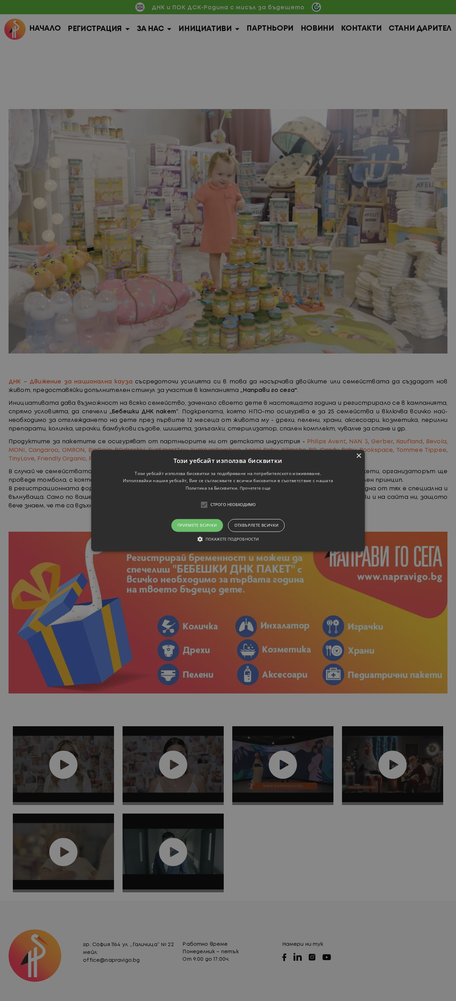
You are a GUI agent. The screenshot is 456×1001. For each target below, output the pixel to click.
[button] (228, 500)
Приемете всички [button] (197, 525)
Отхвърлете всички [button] (256, 525)
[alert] (228, 500)
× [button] (358, 456)
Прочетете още (255, 488)
